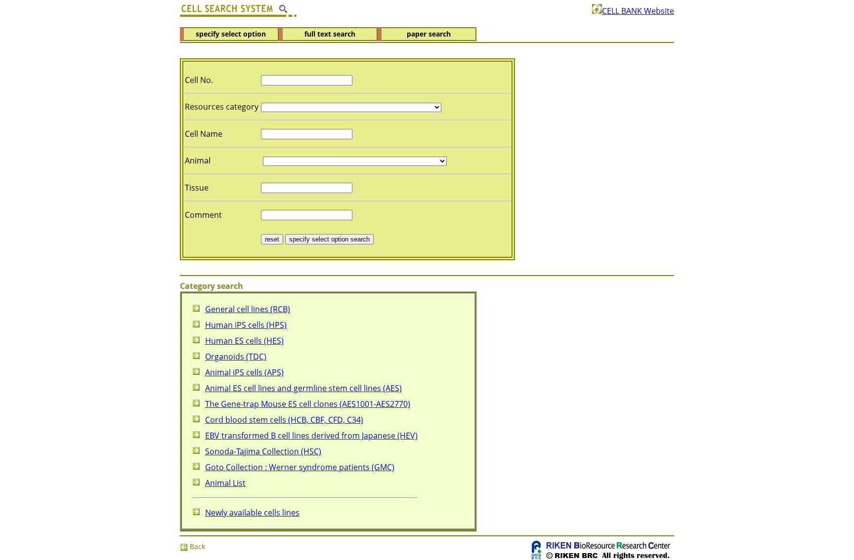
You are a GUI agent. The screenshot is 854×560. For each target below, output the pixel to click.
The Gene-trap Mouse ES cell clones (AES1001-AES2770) (307, 404)
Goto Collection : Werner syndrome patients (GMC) (299, 467)
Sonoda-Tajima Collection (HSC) (263, 451)
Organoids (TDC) (235, 356)
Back (196, 546)
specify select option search (329, 239)
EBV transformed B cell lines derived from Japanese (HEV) (311, 435)
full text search (329, 34)
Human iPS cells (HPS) (246, 325)
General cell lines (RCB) (247, 309)
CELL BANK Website (638, 10)
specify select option (231, 34)
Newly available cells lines (252, 512)
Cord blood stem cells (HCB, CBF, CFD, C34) (284, 419)
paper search (429, 34)
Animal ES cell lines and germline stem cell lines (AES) (303, 388)
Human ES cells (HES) (244, 340)
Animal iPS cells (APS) (244, 372)
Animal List (225, 483)
